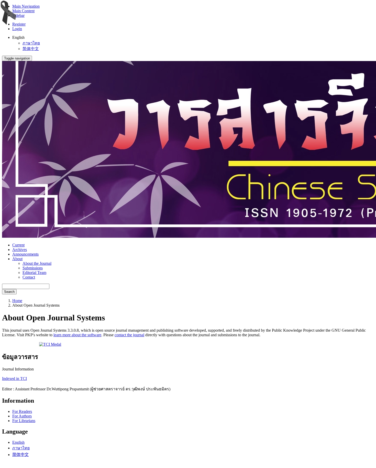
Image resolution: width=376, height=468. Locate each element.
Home (17, 300)
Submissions (33, 268)
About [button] (17, 259)
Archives (19, 249)
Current (18, 245)
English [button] (18, 37)
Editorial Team (34, 272)
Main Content (23, 11)
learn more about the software (77, 335)
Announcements (25, 254)
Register (19, 24)
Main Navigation (26, 6)
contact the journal (129, 335)
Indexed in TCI (14, 378)
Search (9, 292)
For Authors (22, 416)
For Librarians (23, 420)
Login (17, 29)
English (18, 442)
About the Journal (37, 263)
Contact (29, 277)
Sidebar (18, 15)
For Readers (22, 411)
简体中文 (31, 48)
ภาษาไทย (31, 43)
